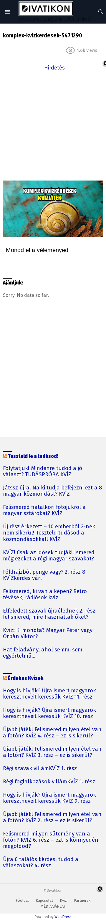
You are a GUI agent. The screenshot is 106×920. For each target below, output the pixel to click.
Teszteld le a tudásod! (33, 456)
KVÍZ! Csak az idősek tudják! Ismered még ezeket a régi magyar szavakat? (49, 556)
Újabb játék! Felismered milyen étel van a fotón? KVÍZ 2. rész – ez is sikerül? (52, 817)
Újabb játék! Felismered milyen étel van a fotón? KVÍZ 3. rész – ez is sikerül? (52, 752)
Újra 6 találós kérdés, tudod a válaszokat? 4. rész (40, 862)
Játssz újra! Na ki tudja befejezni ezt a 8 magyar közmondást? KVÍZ (52, 491)
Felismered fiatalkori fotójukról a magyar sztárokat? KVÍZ (44, 510)
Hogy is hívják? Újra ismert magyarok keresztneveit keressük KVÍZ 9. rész (49, 798)
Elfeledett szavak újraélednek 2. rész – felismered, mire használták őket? (51, 614)
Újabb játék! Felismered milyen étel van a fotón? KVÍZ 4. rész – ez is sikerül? (52, 733)
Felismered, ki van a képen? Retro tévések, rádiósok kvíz (45, 594)
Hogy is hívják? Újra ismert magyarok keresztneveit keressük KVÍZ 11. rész (49, 694)
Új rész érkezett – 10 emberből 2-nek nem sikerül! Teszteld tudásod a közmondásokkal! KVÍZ (49, 533)
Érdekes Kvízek (26, 678)
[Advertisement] (53, 125)
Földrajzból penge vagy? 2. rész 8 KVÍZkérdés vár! (44, 575)
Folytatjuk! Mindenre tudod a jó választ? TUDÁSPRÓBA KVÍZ (42, 471)
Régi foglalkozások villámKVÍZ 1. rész (49, 782)
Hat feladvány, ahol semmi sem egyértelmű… (42, 653)
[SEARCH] (100, 11)
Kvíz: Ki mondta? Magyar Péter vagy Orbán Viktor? (47, 633)
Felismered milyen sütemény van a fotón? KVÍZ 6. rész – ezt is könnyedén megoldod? (50, 840)
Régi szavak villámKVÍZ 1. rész (40, 768)
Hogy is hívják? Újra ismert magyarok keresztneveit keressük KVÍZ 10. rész (49, 713)
